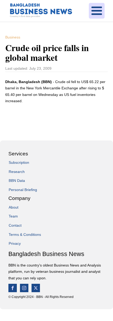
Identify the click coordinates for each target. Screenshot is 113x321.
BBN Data (17, 180)
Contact (15, 225)
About (13, 207)
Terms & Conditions (25, 234)
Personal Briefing (23, 190)
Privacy (15, 243)
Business (12, 37)
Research (17, 172)
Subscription (19, 162)
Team (13, 216)
